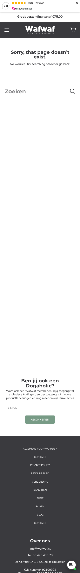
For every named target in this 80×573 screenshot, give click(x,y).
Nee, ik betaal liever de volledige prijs (59, 306)
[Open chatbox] (71, 564)
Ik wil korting (59, 294)
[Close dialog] (75, 264)
